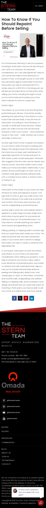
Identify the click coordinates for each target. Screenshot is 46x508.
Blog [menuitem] (4, 449)
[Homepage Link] (8, 6)
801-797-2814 (21, 355)
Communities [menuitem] (8, 442)
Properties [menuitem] (7, 438)
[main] (23, 162)
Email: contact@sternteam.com (16, 358)
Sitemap (5, 503)
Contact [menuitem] (6, 464)
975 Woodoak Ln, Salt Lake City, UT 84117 (19, 362)
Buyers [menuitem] (5, 427)
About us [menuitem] (6, 453)
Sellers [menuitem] (5, 431)
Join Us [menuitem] (5, 456)
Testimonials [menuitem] (8, 460)
